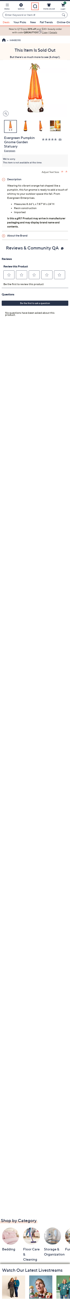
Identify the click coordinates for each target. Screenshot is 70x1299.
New (33, 22)
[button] (7, 7)
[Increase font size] (62, 171)
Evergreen (9, 150)
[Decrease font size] (66, 171)
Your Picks (19, 22)
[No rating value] (50, 139)
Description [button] (14, 179)
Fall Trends (46, 22)
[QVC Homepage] (3, 40)
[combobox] (31, 15)
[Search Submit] (64, 15)
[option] (35, 30)
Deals (6, 22)
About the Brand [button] (17, 235)
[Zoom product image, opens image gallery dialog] (5, 114)
